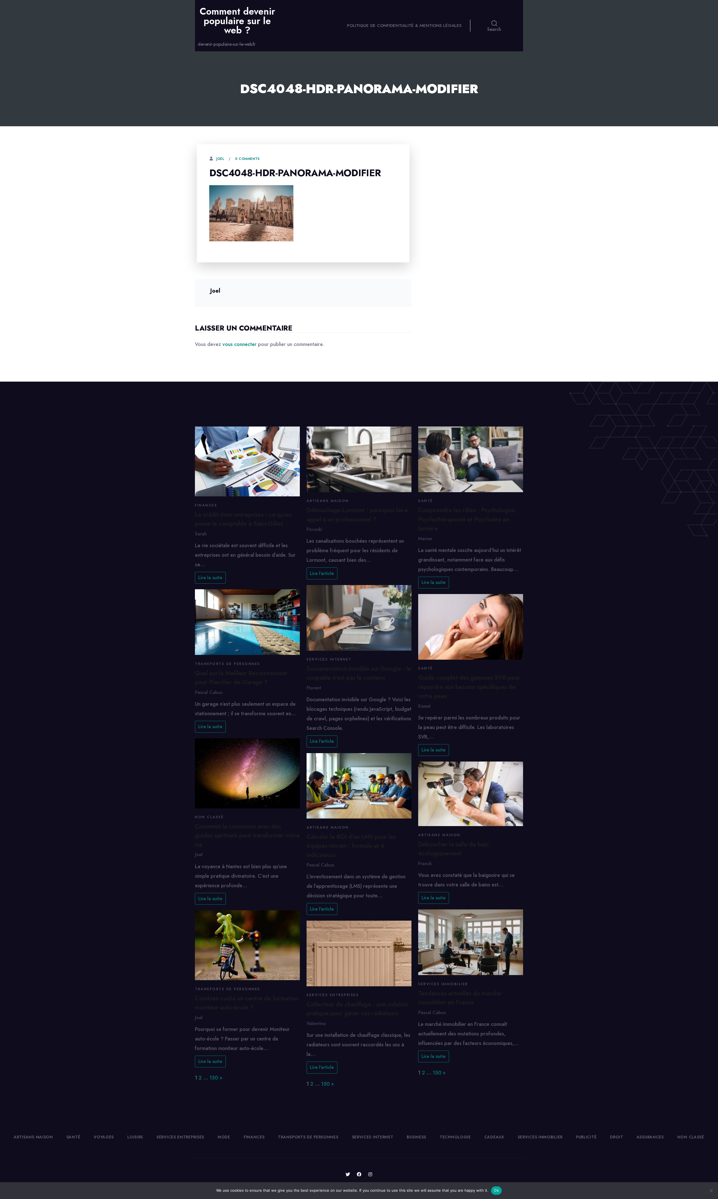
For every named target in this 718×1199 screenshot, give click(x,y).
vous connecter (239, 344)
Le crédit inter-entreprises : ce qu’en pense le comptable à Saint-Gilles (243, 519)
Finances (206, 505)
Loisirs (135, 1137)
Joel (220, 158)
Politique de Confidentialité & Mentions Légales (404, 25)
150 (214, 1077)
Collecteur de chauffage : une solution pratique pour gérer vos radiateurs (357, 1008)
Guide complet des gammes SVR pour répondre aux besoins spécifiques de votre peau (469, 686)
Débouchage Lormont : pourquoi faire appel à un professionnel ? (357, 514)
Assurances (650, 1137)
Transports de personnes (227, 663)
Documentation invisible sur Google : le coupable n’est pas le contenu (359, 673)
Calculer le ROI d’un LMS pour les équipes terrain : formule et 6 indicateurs (351, 845)
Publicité (586, 1137)
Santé (425, 500)
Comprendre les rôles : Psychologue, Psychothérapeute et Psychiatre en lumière (467, 519)
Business (416, 1137)
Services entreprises (333, 995)
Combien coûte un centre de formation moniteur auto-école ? (246, 1003)
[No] (711, 1190)
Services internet (329, 659)
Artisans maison (328, 500)
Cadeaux (494, 1137)
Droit (616, 1137)
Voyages (104, 1137)
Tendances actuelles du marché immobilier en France (459, 998)
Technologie (455, 1137)
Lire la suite (210, 577)
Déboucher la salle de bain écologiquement (453, 849)
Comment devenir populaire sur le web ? (237, 21)
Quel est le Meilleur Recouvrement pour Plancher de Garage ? (241, 677)
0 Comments (247, 158)
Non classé (209, 817)
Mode (224, 1137)
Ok (496, 1190)
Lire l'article (322, 573)
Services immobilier (443, 984)
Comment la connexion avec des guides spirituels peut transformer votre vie (247, 835)
